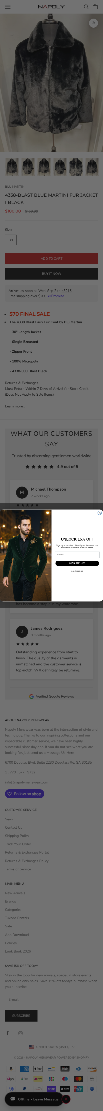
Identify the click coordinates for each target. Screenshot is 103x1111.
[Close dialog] (100, 513)
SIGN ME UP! (77, 563)
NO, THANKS (77, 571)
